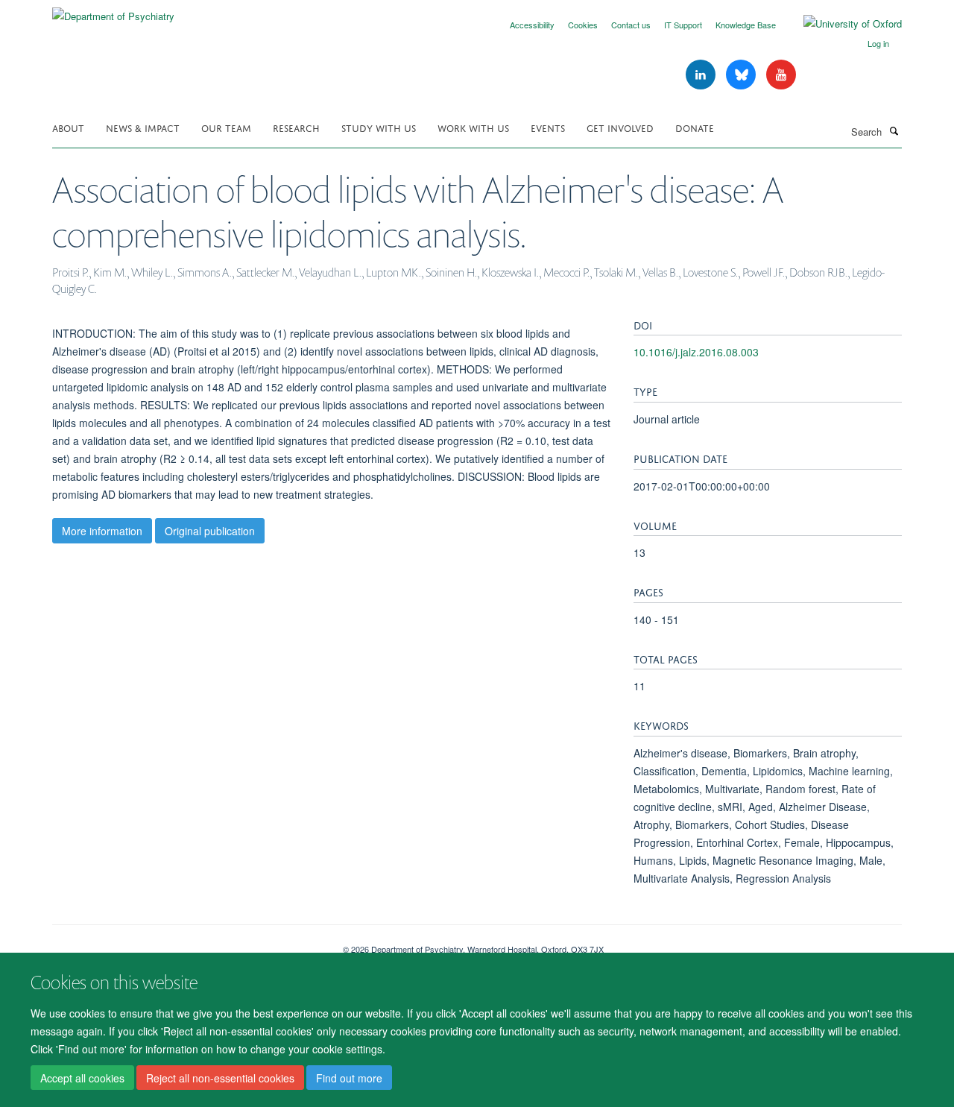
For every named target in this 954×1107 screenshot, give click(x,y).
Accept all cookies (82, 1077)
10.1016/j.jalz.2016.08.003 (696, 351)
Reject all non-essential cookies (220, 1077)
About (68, 127)
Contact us (631, 25)
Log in (878, 43)
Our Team (226, 127)
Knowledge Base (746, 25)
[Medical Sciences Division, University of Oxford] (186, 943)
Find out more (349, 1077)
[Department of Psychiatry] (113, 11)
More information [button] (102, 530)
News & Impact (143, 127)
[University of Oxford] (841, 24)
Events (548, 127)
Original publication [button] (210, 530)
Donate (694, 127)
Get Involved (620, 127)
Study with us (378, 127)
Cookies (583, 25)
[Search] (893, 130)
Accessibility (532, 25)
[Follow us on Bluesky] (742, 75)
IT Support (683, 25)
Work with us (473, 127)
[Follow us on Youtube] (781, 75)
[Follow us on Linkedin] (702, 75)
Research (296, 127)
